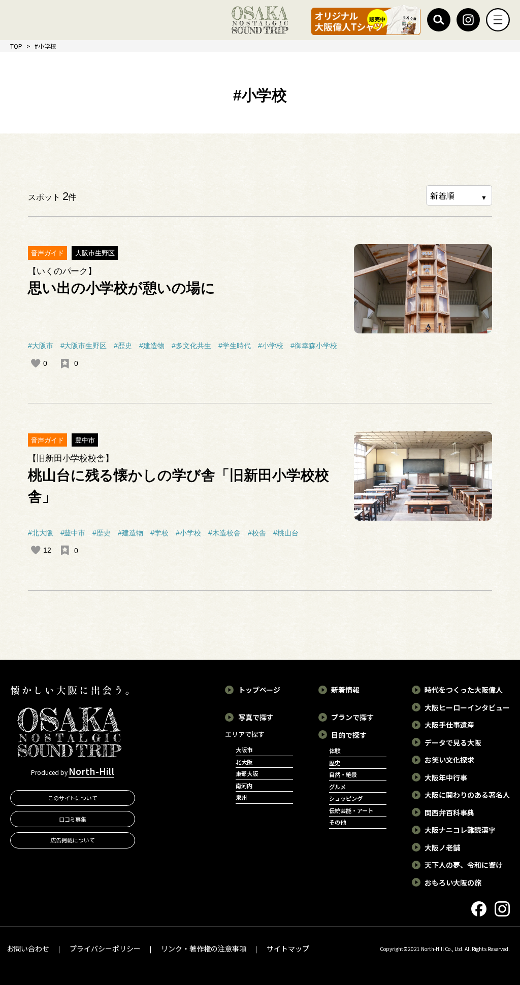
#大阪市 (40, 346)
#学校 (159, 533)
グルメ (337, 787)
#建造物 (152, 346)
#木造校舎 (224, 533)
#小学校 (270, 346)
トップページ (259, 690)
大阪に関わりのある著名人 (467, 795)
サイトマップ (288, 948)
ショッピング (346, 798)
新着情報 (345, 690)
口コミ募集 (73, 819)
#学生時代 (234, 346)
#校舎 (257, 533)
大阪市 (244, 749)
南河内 (244, 786)
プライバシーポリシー (105, 948)
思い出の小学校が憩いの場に (122, 288)
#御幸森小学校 (313, 346)
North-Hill (91, 770)
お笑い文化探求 (449, 760)
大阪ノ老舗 (442, 847)
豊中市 (85, 440)
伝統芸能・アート (351, 810)
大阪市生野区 (95, 253)
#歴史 (123, 346)
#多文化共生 (191, 346)
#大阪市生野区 (83, 346)
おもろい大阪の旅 (453, 882)
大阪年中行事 (446, 777)
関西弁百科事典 (449, 812)
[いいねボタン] (35, 363)
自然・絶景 (343, 774)
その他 (337, 822)
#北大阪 (40, 533)
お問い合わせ (28, 948)
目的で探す (349, 735)
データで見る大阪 (453, 742)
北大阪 (244, 762)
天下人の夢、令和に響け (464, 865)
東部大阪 (247, 773)
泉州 (241, 797)
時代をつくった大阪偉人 (464, 690)
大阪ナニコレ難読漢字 (460, 830)
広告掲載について (72, 840)
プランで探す (352, 717)
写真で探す (256, 717)
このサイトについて (73, 798)
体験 (334, 750)
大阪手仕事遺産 (449, 725)
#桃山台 (286, 533)
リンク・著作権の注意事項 (203, 948)
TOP (16, 46)
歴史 (334, 763)
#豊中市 (73, 533)
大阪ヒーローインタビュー (467, 707)
